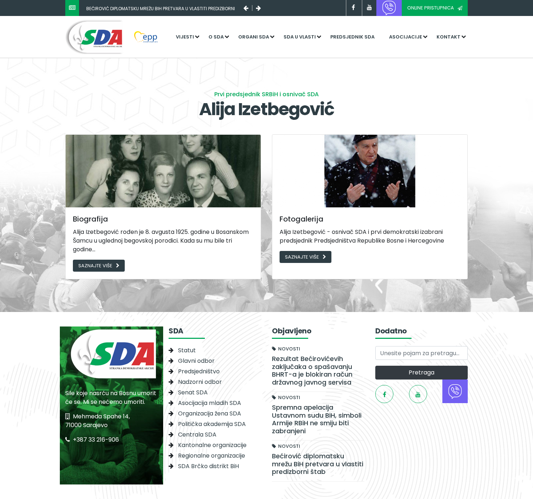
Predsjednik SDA (352, 36)
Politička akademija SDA (212, 424)
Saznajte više (95, 265)
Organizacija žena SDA (209, 413)
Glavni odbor (196, 361)
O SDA (216, 36)
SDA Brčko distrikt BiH (208, 466)
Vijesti (185, 36)
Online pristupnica (430, 7)
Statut (187, 350)
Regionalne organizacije (211, 455)
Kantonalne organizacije (212, 445)
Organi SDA (253, 36)
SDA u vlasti (300, 36)
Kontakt (448, 36)
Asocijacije (405, 36)
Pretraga (421, 372)
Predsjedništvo (199, 371)
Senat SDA (193, 392)
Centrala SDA (197, 434)
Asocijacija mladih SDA (209, 403)
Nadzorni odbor (200, 382)
